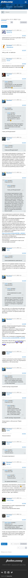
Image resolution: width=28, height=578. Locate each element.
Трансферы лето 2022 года (11, 19)
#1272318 (24, 63)
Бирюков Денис (9, 576)
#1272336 (24, 253)
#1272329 (24, 105)
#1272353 (24, 467)
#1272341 (24, 357)
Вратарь (8, 464)
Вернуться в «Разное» (7, 552)
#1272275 (24, 35)
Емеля (8, 353)
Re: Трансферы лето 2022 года (13, 30)
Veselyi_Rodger (10, 500)
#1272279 (24, 50)
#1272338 (24, 280)
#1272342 (24, 373)
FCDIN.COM (6, 2)
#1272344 (24, 397)
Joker (8, 75)
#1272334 (24, 177)
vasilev (8, 139)
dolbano (8, 102)
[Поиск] (12, 22)
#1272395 (24, 503)
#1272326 (24, 78)
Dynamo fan (9, 32)
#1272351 (24, 433)
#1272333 (24, 142)
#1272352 (24, 447)
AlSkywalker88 (10, 47)
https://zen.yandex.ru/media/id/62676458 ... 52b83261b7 (13, 233)
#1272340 (24, 324)
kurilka (8, 430)
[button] (18, 548)
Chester (8, 60)
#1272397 (24, 519)
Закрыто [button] (4, 26)
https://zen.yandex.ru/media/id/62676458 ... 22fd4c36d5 (13, 337)
